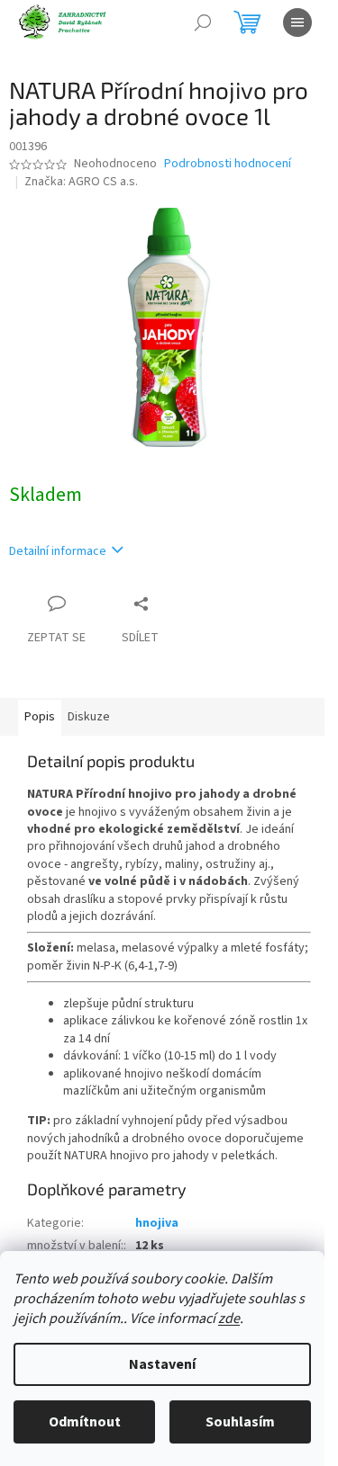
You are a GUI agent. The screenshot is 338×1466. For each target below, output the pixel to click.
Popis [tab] (39, 717)
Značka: (81, 182)
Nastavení (162, 1364)
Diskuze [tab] (89, 717)
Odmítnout (85, 1422)
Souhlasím (240, 1422)
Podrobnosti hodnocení (227, 164)
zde (229, 1318)
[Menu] (297, 22)
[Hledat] (203, 22)
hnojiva (156, 1223)
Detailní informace (57, 551)
